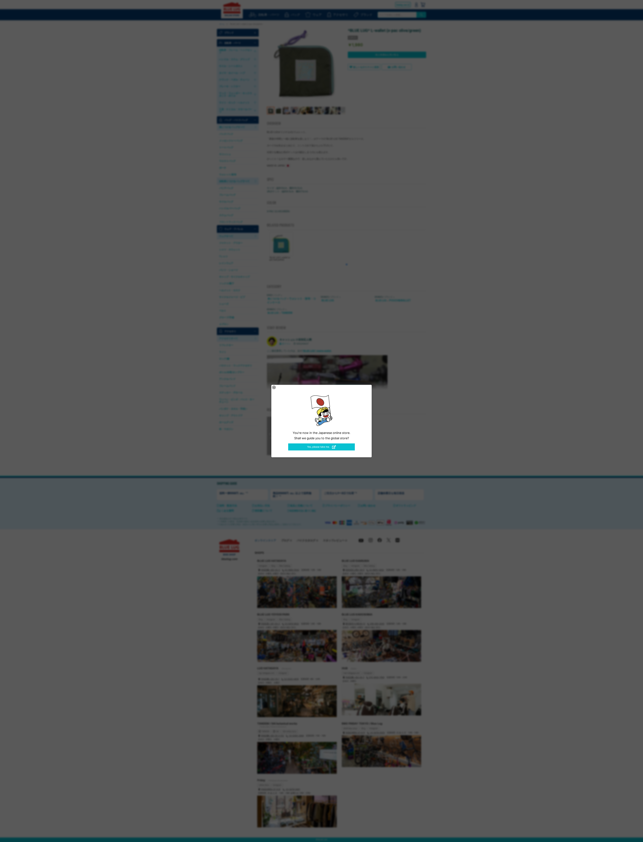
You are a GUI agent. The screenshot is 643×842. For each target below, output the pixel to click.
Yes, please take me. (318, 446)
